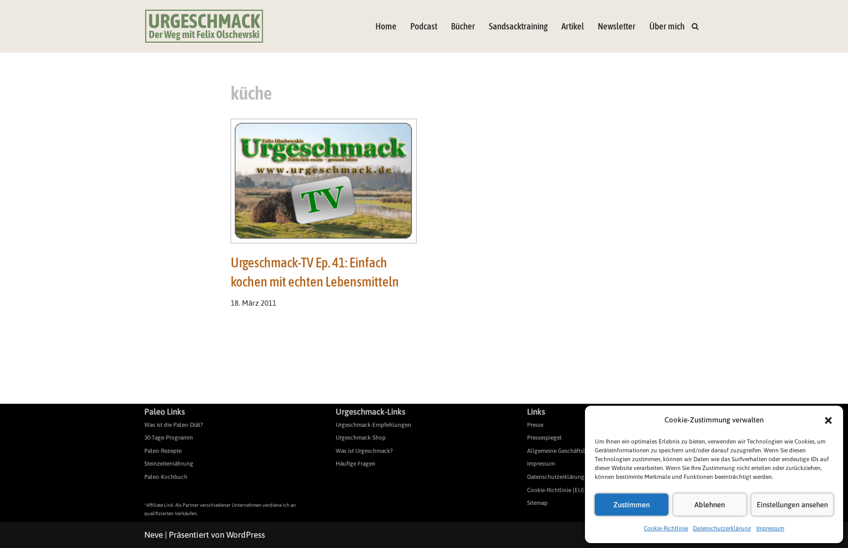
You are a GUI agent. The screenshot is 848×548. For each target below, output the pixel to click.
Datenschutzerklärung (722, 528)
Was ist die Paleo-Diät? (173, 424)
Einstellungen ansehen (792, 504)
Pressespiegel (544, 437)
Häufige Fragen (355, 463)
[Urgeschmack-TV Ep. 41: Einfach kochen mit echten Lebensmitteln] (324, 181)
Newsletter (617, 26)
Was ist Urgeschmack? (364, 450)
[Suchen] (695, 26)
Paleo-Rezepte (163, 450)
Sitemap (537, 502)
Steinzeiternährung (168, 463)
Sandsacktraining (518, 26)
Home (386, 26)
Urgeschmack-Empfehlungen (373, 424)
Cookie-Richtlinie (666, 528)
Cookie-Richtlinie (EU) (555, 490)
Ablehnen (709, 504)
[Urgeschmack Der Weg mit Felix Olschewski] (204, 26)
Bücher (463, 26)
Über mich (667, 26)
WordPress (245, 535)
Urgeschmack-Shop (361, 437)
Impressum (770, 528)
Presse (535, 424)
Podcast (423, 26)
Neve (153, 535)
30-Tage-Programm (168, 437)
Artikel (572, 26)
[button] (828, 420)
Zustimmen (631, 504)
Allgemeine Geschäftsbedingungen (572, 450)
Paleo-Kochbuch (165, 476)
